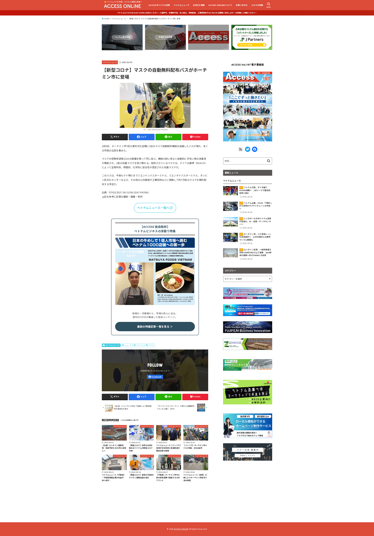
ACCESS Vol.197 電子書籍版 (247, 64)
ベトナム (139, 345)
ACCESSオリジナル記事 (159, 5)
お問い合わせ (241, 5)
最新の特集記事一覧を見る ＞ (155, 326)
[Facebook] (155, 377)
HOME (106, 19)
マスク (151, 345)
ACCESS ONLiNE (181, 529)
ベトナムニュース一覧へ (153, 208)
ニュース (127, 345)
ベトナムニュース (181, 5)
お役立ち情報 (199, 5)
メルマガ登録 (257, 5)
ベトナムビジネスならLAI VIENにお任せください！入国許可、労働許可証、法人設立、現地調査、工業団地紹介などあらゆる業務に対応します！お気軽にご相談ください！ (187, 13)
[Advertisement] (247, 486)
